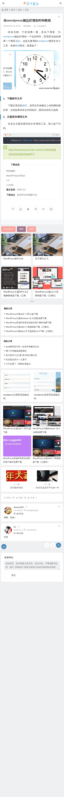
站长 (20, 10)
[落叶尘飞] (32, 3)
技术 (13, 10)
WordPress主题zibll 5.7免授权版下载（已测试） (28, 327)
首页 (6, 10)
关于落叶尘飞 (41, 258)
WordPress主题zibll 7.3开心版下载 (22, 314)
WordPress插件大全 (13, 258)
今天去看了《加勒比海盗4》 (19, 364)
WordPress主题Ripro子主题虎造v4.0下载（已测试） (30, 331)
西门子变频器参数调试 (16, 351)
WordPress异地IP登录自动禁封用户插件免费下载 (28, 322)
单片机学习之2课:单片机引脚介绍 (21, 355)
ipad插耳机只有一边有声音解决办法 (22, 346)
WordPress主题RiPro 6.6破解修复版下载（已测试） (15, 295)
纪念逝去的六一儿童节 (16, 359)
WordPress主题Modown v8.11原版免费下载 (26, 318)
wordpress (8, 36)
